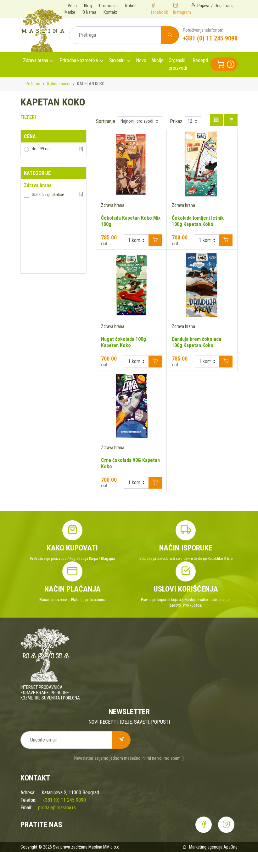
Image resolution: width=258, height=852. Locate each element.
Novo (141, 60)
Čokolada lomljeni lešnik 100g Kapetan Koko (198, 221)
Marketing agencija (205, 846)
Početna (32, 83)
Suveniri (117, 60)
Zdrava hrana (35, 60)
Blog (88, 5)
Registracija (225, 5)
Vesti (72, 5)
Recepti (200, 60)
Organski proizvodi (178, 64)
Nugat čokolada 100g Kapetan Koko (123, 342)
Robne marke (58, 83)
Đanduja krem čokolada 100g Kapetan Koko (196, 342)
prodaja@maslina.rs (57, 808)
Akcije (157, 60)
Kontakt (110, 12)
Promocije (108, 5)
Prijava (203, 5)
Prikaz (176, 121)
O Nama (89, 12)
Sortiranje (105, 121)
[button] (224, 64)
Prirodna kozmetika (78, 60)
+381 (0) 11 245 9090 (210, 38)
